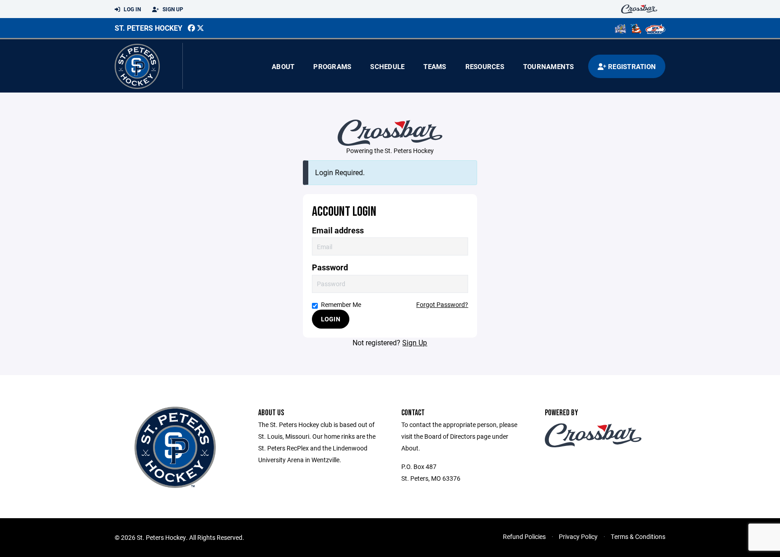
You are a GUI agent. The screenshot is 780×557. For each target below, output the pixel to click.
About (283, 66)
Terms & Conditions (638, 536)
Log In (131, 9)
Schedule (387, 66)
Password (330, 267)
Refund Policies (524, 536)
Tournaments (548, 66)
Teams (434, 66)
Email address (338, 230)
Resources (484, 66)
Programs (332, 66)
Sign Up (172, 9)
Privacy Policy (578, 536)
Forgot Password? (442, 304)
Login (330, 319)
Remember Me (341, 304)
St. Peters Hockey (148, 27)
